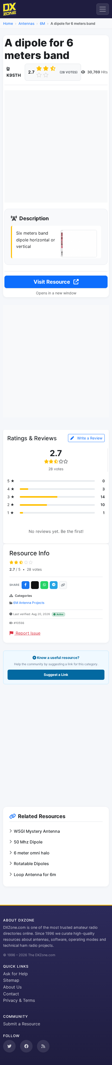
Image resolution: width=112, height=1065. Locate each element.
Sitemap (11, 980)
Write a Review (89, 438)
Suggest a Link (56, 675)
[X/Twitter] (35, 585)
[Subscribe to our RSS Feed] (43, 1046)
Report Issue (27, 633)
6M (42, 23)
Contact (11, 993)
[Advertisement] (56, 146)
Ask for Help (15, 973)
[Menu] (102, 9)
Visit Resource (52, 282)
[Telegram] (54, 585)
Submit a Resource (21, 1023)
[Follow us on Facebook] (26, 1046)
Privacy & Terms (19, 1000)
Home (8, 23)
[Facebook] (25, 585)
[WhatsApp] (44, 585)
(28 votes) (69, 72)
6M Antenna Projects (28, 603)
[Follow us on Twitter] (9, 1046)
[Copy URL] (63, 585)
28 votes (34, 569)
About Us (12, 987)
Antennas (26, 23)
